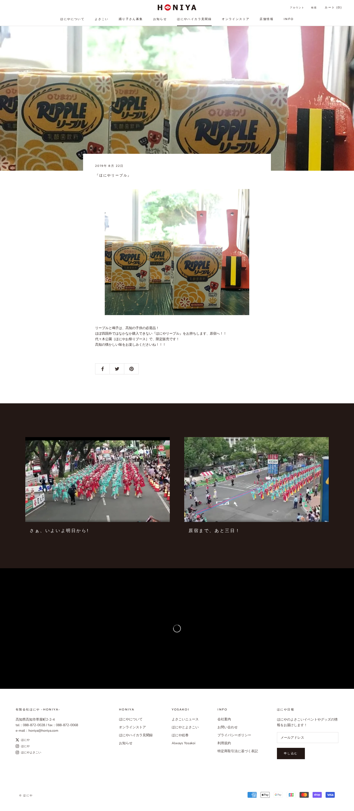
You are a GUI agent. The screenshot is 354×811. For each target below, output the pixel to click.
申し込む (291, 753)
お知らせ (160, 19)
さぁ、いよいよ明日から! (59, 530)
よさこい (102, 19)
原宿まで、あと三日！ (215, 530)
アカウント (297, 7)
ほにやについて (72, 19)
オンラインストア (235, 19)
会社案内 (224, 719)
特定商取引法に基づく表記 (237, 751)
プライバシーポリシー (234, 735)
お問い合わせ (227, 727)
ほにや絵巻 (180, 735)
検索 (314, 7)
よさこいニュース (185, 719)
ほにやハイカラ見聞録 (194, 19)
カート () (333, 7)
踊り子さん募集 (131, 19)
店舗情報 (267, 19)
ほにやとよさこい (185, 727)
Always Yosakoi (183, 743)
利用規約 (224, 743)
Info (289, 19)
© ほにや (26, 795)
